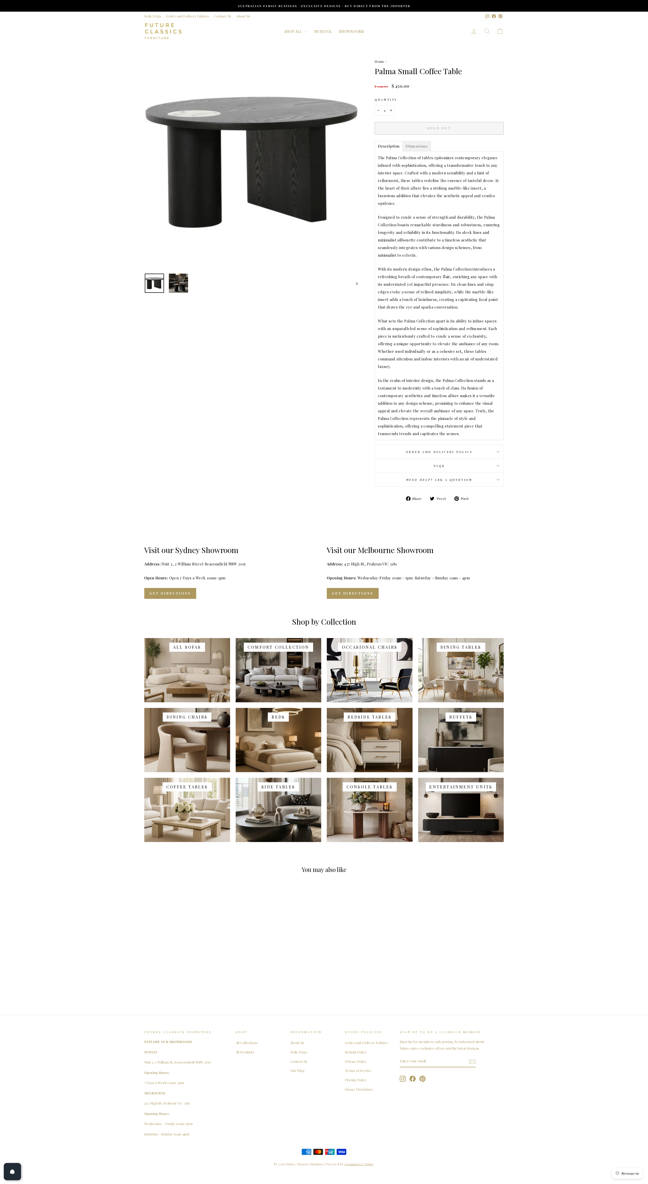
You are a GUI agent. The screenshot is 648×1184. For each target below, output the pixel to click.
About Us (243, 16)
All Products (245, 1052)
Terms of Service (358, 1070)
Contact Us (222, 16)
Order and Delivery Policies (187, 16)
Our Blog (297, 1070)
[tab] (389, 146)
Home (379, 61)
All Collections (247, 1042)
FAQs (439, 466)
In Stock (323, 31)
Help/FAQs (152, 16)
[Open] (12, 1171)
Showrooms (351, 31)
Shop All (294, 31)
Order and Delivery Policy (439, 452)
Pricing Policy (355, 1080)
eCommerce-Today (359, 1164)
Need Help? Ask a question (439, 480)
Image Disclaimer (359, 1089)
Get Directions (170, 593)
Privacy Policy (355, 1061)
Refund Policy (355, 1052)
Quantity (386, 99)
